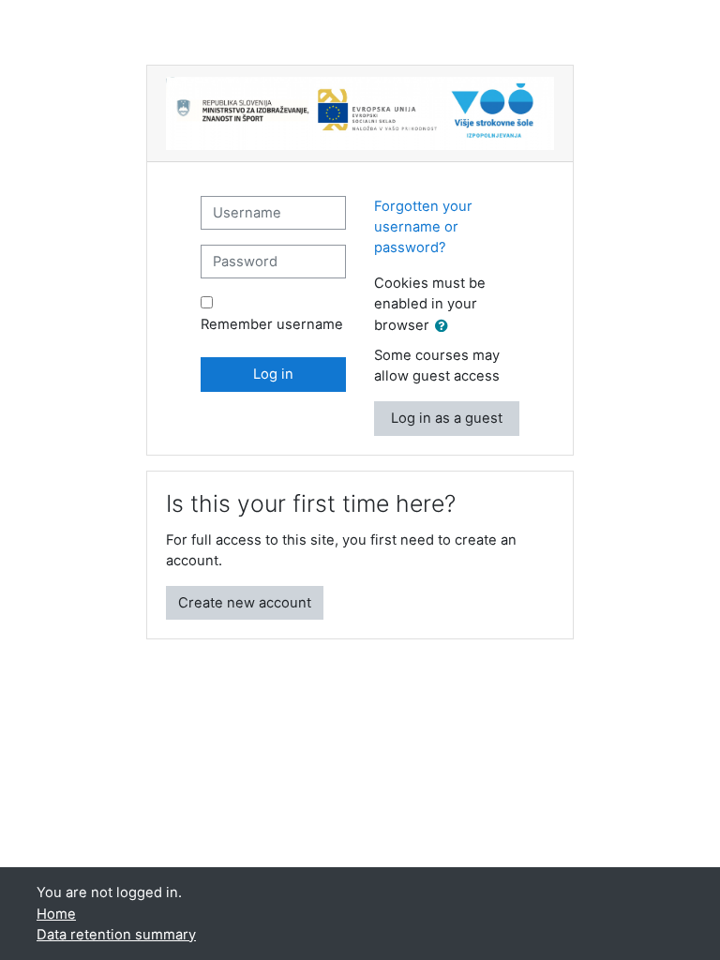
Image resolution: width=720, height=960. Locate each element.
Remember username (272, 324)
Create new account (244, 602)
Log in (273, 374)
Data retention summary (116, 934)
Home (56, 914)
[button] (445, 326)
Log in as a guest (446, 418)
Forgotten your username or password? (423, 227)
